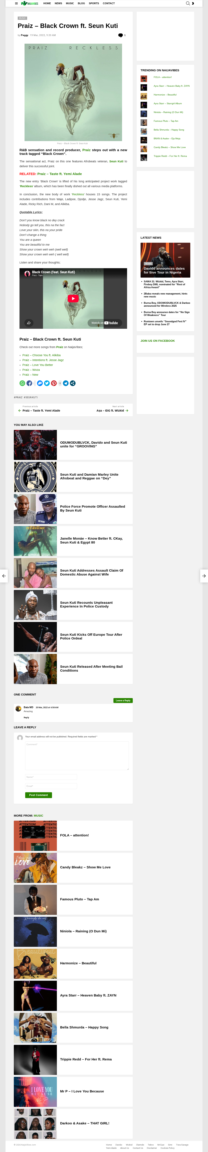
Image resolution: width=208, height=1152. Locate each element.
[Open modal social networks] (73, 383)
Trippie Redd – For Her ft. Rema (86, 1059)
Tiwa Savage (182, 1145)
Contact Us (138, 1148)
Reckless (26, 186)
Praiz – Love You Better (37, 365)
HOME (47, 3)
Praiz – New (30, 374)
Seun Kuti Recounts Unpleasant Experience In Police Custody (86, 604)
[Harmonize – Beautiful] (35, 964)
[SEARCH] (188, 3)
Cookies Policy (167, 1148)
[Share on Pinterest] (54, 383)
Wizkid (129, 1145)
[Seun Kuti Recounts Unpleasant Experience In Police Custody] (35, 605)
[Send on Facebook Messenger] (40, 383)
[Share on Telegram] (66, 383)
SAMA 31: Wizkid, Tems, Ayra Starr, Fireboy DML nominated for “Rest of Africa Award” (164, 284)
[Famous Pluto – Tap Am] (35, 900)
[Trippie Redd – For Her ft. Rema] (35, 1060)
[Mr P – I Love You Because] (35, 1092)
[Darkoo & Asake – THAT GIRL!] (35, 1124)
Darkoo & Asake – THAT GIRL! (84, 1123)
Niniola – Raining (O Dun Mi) (83, 931)
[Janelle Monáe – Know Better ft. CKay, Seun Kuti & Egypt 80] (35, 541)
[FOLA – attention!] (35, 836)
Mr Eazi (160, 1145)
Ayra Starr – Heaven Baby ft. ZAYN (88, 995)
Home (109, 1145)
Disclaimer (152, 1148)
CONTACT (109, 3)
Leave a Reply (123, 700)
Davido (119, 1145)
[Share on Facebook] (29, 383)
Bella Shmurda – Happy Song (84, 1027)
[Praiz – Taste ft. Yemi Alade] (4, 576)
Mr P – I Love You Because (82, 1091)
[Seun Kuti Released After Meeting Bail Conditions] (35, 669)
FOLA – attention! (74, 835)
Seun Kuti (32, 397)
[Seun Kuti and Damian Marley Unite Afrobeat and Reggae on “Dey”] (35, 477)
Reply (26, 717)
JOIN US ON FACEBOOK (158, 340)
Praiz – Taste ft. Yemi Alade (59, 174)
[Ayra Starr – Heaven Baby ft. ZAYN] (35, 996)
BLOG (81, 3)
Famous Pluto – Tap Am (79, 899)
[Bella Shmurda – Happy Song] (35, 1028)
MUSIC (70, 3)
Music (38, 815)
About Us (124, 1148)
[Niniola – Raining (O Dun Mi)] (35, 932)
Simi (170, 1145)
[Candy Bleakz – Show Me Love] (35, 868)
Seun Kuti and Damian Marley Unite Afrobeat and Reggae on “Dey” (89, 476)
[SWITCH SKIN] (193, 3)
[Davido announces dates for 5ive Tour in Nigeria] (165, 260)
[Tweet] (47, 383)
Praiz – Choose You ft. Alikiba (41, 355)
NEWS (58, 3)
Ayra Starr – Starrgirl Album (168, 103)
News (148, 263)
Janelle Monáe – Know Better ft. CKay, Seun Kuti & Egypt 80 (91, 540)
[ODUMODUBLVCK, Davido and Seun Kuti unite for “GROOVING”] (35, 445)
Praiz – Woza (31, 369)
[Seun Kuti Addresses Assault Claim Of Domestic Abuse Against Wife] (35, 573)
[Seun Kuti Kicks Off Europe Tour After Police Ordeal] (35, 637)
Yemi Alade (111, 1148)
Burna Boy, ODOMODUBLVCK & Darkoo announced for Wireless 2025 (167, 304)
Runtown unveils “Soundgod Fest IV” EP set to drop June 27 (165, 323)
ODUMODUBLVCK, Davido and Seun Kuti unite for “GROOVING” (93, 444)
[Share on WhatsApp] (22, 383)
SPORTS (94, 3)
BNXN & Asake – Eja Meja (167, 138)
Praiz (86, 150)
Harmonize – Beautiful (78, 963)
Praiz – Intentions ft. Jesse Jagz (43, 360)
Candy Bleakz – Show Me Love (85, 867)
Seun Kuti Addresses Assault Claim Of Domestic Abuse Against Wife (91, 572)
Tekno (151, 1145)
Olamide (140, 1145)
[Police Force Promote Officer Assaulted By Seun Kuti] (35, 509)
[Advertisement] (165, 36)
